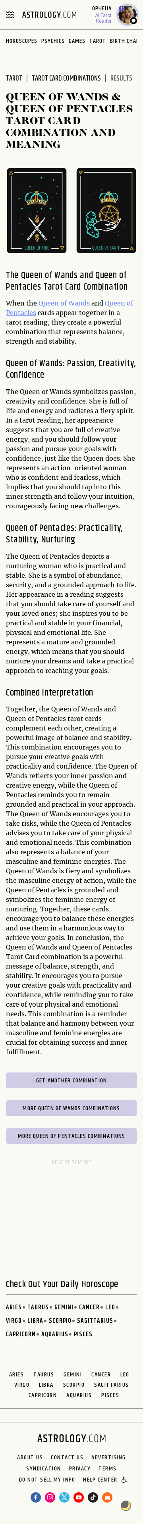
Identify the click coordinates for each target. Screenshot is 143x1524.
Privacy (80, 1468)
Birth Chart (126, 41)
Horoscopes (21, 41)
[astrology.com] (49, 14)
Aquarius (54, 1335)
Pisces (83, 1335)
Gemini (63, 1308)
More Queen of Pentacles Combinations (72, 1136)
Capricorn (21, 1335)
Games (77, 41)
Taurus (38, 1308)
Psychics (53, 41)
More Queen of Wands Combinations (71, 1108)
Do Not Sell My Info (47, 1480)
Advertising (108, 1457)
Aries (14, 1308)
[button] (125, 1480)
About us (30, 1457)
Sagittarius (95, 1321)
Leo (110, 1308)
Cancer (89, 1308)
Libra (35, 1321)
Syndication (43, 1468)
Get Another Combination (71, 1081)
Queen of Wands (64, 303)
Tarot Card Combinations (66, 78)
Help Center (100, 1480)
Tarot (97, 41)
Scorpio (60, 1321)
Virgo (14, 1321)
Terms (108, 1468)
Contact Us (67, 1457)
